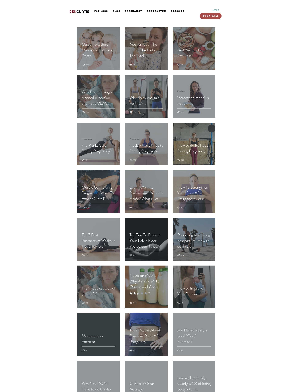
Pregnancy (87, 85)
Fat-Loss (181, 43)
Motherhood (88, 38)
